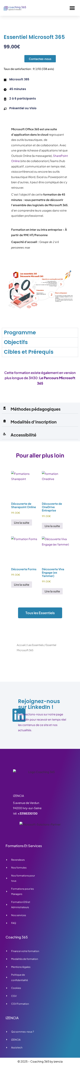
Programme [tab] (20, 332)
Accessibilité (23, 434)
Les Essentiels (35, 645)
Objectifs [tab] (16, 342)
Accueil (21, 645)
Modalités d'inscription (34, 421)
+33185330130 (28, 813)
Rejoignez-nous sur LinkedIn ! (39, 704)
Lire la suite (21, 522)
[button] (72, 8)
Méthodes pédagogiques (35, 409)
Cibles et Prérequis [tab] (28, 352)
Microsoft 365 (19, 79)
